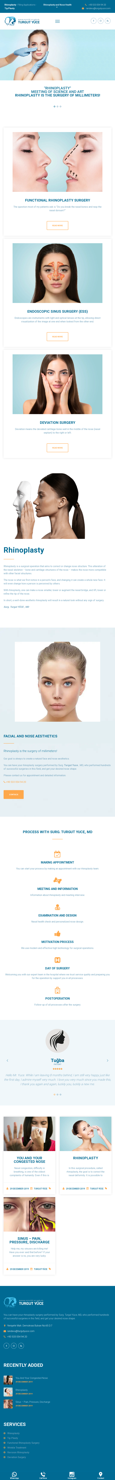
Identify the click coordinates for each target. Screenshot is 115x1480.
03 (60, 106)
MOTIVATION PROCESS (57, 942)
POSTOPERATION (57, 998)
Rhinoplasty (85, 1158)
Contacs (13, 795)
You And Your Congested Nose (29, 1160)
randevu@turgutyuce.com (98, 8)
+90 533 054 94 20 (97, 5)
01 (54, 106)
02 (57, 106)
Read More (57, 226)
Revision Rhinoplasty (18, 1452)
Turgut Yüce (40, 1188)
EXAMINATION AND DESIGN (57, 915)
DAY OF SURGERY (57, 968)
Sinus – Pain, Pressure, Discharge (29, 1240)
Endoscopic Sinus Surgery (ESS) (57, 311)
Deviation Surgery (57, 423)
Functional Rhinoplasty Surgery (57, 200)
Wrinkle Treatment (16, 1447)
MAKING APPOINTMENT (57, 862)
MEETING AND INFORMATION (57, 889)
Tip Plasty (12, 1438)
